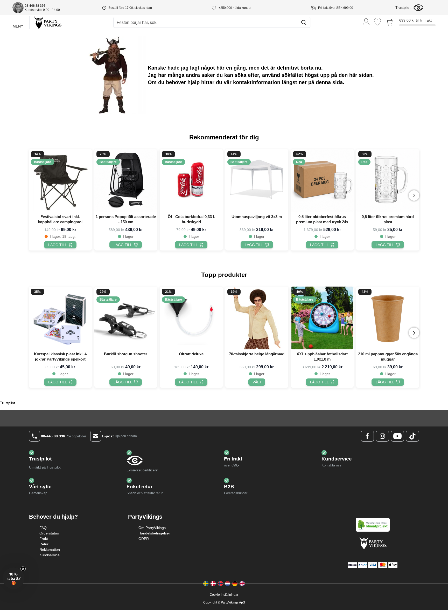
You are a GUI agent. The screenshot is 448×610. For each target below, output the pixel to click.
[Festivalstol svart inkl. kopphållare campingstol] (60, 180)
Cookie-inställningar (224, 595)
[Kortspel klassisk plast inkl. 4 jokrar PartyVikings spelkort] (60, 318)
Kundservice (49, 555)
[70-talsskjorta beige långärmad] (256, 318)
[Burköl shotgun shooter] (125, 318)
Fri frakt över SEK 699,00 (335, 8)
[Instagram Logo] (382, 436)
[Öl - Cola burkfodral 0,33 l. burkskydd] (191, 180)
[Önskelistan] (377, 21)
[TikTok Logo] (412, 436)
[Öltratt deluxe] (191, 318)
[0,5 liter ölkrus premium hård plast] (387, 180)
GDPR (143, 539)
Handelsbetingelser (154, 533)
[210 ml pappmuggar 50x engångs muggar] (387, 318)
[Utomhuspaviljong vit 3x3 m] (256, 180)
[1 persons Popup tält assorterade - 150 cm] (125, 180)
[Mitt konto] (366, 21)
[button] (13, 578)
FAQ (43, 528)
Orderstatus (49, 533)
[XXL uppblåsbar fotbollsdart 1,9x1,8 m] (322, 318)
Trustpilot (402, 7)
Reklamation (49, 549)
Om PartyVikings (152, 528)
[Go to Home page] (47, 22)
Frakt (43, 539)
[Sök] (304, 22)
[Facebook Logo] (367, 436)
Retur (43, 544)
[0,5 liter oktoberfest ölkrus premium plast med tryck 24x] (322, 180)
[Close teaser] (23, 568)
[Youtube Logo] (397, 436)
